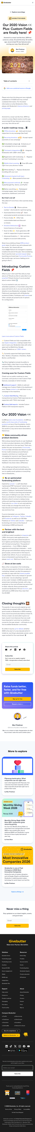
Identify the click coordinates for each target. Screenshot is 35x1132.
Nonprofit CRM (6, 968)
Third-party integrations (12, 150)
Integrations (5, 980)
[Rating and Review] (28, 1093)
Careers (22, 998)
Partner (22, 1001)
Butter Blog (23, 955)
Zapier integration (11, 342)
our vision (14, 503)
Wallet (3, 974)
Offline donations (10, 131)
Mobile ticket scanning (11, 163)
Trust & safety (5, 1007)
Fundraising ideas (24, 968)
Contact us (5, 995)
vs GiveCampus (18, 1019)
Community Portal (25, 256)
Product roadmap (6, 998)
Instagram (16, 516)
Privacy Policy (17, 1109)
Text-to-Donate (9, 207)
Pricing (22, 995)
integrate (25, 535)
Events (26, 295)
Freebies (22, 958)
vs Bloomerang (18, 1016)
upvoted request (21, 254)
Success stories (24, 961)
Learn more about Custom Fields (13, 336)
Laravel (12, 484)
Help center (5, 992)
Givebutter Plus (6, 983)
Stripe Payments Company (23, 1118)
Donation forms (6, 955)
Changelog (5, 1001)
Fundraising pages (6, 958)
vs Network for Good (19, 1025)
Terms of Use (8, 1109)
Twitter (22, 516)
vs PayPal (4, 1016)
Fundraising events (7, 961)
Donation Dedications (11, 225)
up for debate (18, 628)
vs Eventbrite (17, 1022)
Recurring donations (11, 137)
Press (21, 1004)
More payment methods (12, 182)
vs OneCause (5, 1019)
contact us (14, 389)
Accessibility (27, 1109)
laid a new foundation (16, 420)
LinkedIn (28, 516)
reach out (10, 559)
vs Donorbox (5, 1022)
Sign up (22, 1007)
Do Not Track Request (17, 1112)
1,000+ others (21, 349)
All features (23, 977)
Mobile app (5, 977)
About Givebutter (24, 992)
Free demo (5, 1004)
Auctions (4, 965)
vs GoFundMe (5, 1025)
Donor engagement (7, 971)
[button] (17, 81)
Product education (25, 974)
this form (25, 588)
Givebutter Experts (25, 971)
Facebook (8, 518)
